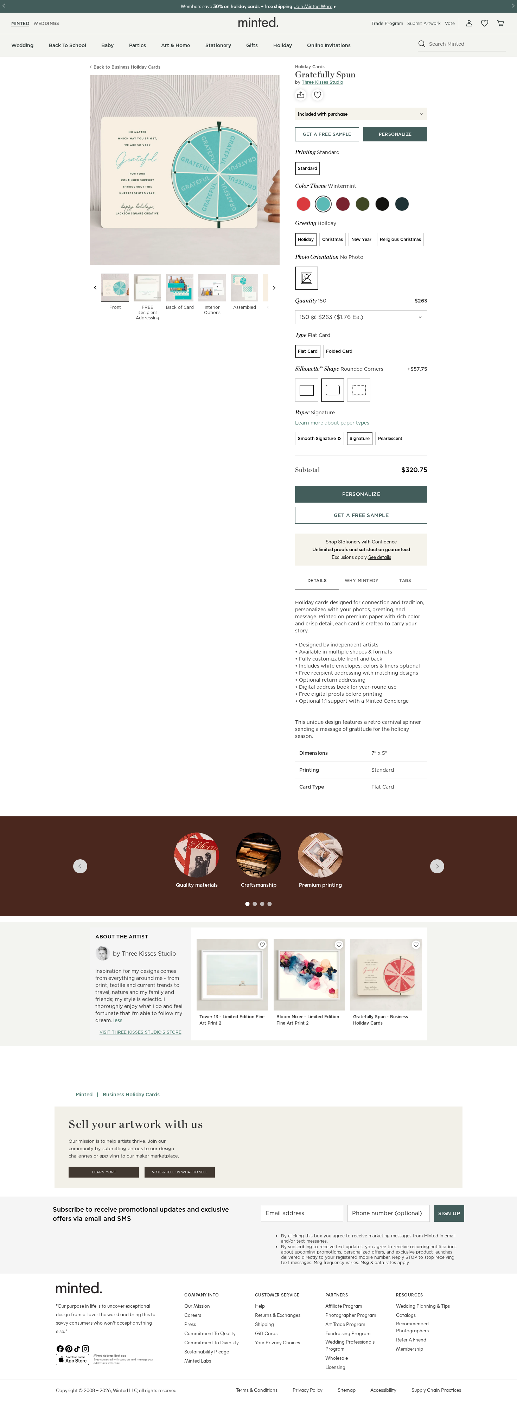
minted (20, 23)
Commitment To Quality (210, 1333)
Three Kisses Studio (322, 82)
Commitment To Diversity (211, 1342)
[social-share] (300, 95)
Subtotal (307, 469)
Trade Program (387, 23)
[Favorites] (484, 23)
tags (405, 580)
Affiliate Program (343, 1305)
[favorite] (317, 95)
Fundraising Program (348, 1333)
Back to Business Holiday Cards (127, 67)
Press (190, 1324)
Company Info (201, 1295)
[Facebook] (60, 1348)
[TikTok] (77, 1348)
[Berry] (342, 204)
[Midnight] (382, 204)
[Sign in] (469, 23)
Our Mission (197, 1305)
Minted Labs (197, 1360)
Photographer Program (350, 1315)
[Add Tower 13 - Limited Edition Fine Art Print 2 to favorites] (262, 945)
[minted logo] (258, 22)
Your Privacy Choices (277, 1342)
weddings (46, 23)
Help (260, 1305)
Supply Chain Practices (436, 1389)
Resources (409, 1295)
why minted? (361, 580)
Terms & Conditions (256, 1389)
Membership (409, 1348)
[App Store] (72, 1362)
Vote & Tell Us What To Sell (180, 1172)
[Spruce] (402, 204)
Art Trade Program (345, 1324)
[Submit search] (422, 44)
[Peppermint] (303, 204)
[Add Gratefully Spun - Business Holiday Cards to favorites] (416, 945)
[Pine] (362, 204)
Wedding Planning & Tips (423, 1305)
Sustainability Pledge (206, 1351)
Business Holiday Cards (131, 1094)
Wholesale (336, 1357)
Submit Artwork (424, 23)
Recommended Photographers (412, 1327)
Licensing (335, 1367)
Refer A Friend (411, 1339)
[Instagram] (85, 1348)
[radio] (307, 168)
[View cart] (500, 23)
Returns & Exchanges (277, 1315)
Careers (192, 1315)
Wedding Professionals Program (350, 1345)
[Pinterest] (68, 1348)
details (317, 580)
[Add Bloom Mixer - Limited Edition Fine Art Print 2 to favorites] (339, 945)
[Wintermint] (323, 204)
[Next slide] (274, 287)
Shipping (264, 1324)
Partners (336, 1295)
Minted (84, 1094)
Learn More (104, 1172)
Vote (450, 23)
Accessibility (383, 1389)
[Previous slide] (95, 287)
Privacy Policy (308, 1389)
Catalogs (406, 1315)
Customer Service (277, 1295)
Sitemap (347, 1389)
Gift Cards (266, 1333)
